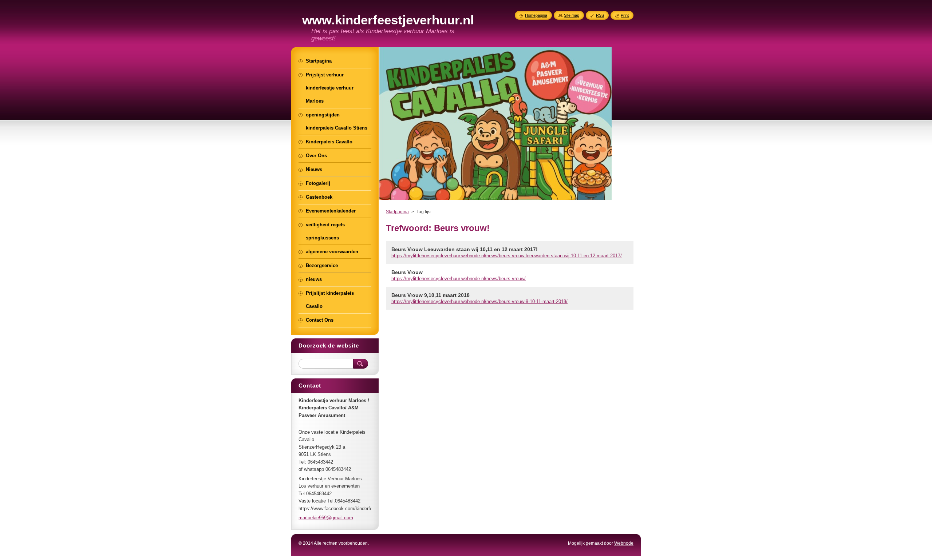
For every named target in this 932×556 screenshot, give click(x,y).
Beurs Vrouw (407, 272)
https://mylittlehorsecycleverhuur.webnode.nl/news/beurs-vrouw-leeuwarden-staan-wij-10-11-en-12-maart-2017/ (506, 255)
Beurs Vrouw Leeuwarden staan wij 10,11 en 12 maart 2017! (464, 249)
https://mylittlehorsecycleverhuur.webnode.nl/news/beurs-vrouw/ (458, 278)
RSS (600, 15)
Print (625, 15)
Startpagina (397, 212)
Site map (571, 15)
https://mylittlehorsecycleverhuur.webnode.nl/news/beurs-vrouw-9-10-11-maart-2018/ (479, 301)
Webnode (623, 543)
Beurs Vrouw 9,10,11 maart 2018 (430, 295)
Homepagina (536, 15)
